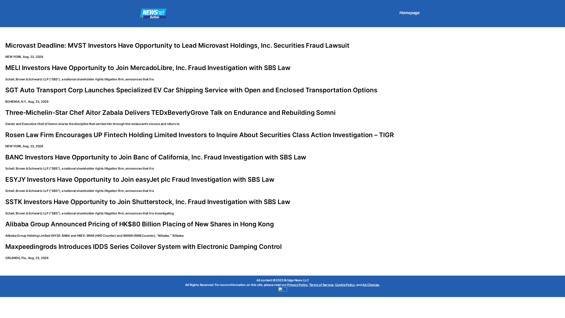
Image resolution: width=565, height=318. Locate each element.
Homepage (409, 12)
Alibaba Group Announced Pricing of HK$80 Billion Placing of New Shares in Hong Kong (139, 224)
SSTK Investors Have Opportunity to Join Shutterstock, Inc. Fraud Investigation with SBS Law (147, 201)
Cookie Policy (345, 285)
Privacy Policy (297, 285)
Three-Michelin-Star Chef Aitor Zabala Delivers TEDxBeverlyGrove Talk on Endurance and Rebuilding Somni (170, 112)
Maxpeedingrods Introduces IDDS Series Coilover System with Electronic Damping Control (143, 246)
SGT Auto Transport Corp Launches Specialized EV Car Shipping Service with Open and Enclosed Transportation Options (191, 90)
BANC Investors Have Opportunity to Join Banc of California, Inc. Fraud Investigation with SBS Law (155, 157)
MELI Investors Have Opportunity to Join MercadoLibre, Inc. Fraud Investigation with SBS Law (147, 67)
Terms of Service (321, 285)
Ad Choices (370, 285)
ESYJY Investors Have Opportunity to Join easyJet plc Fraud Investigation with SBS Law (139, 179)
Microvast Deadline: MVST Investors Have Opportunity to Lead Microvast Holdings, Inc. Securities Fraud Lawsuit (177, 45)
